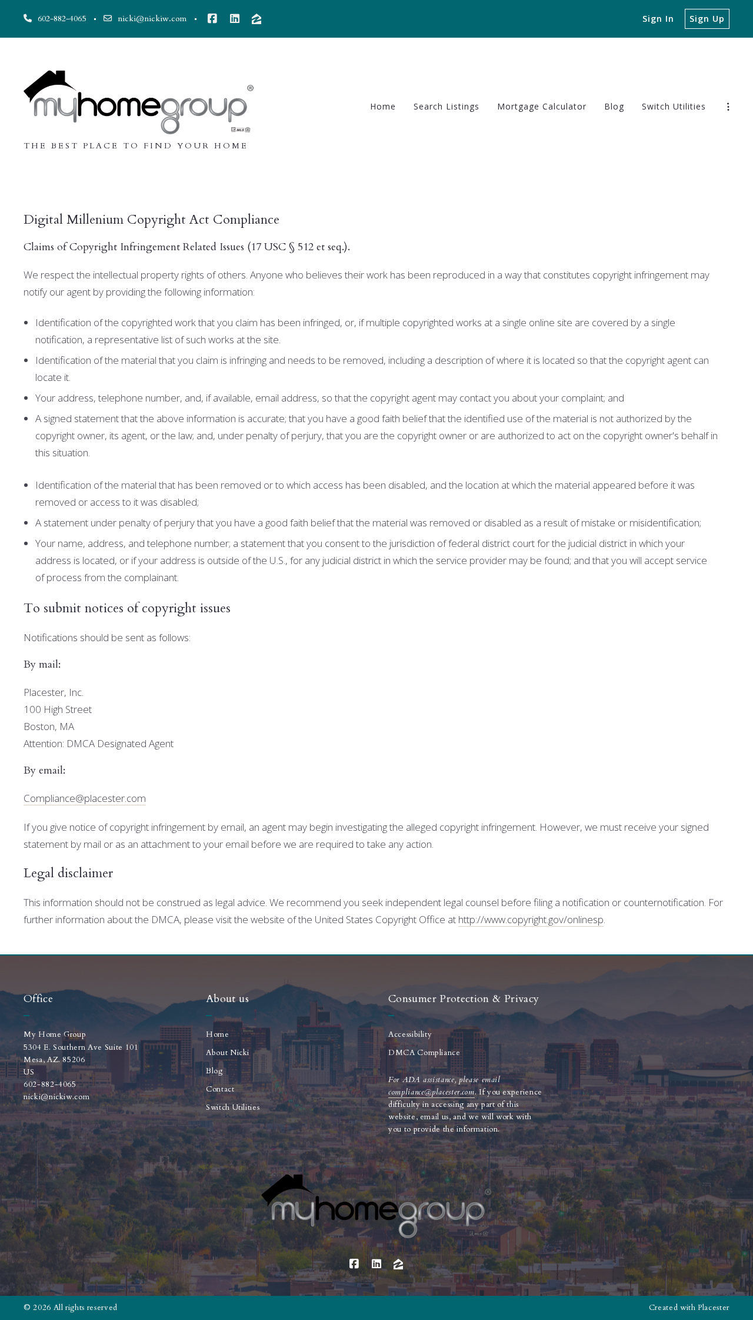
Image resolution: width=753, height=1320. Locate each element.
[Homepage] (139, 97)
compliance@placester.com (431, 1092)
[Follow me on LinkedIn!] (234, 19)
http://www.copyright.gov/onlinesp (531, 919)
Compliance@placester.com (85, 798)
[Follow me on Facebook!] (212, 19)
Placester (713, 1307)
